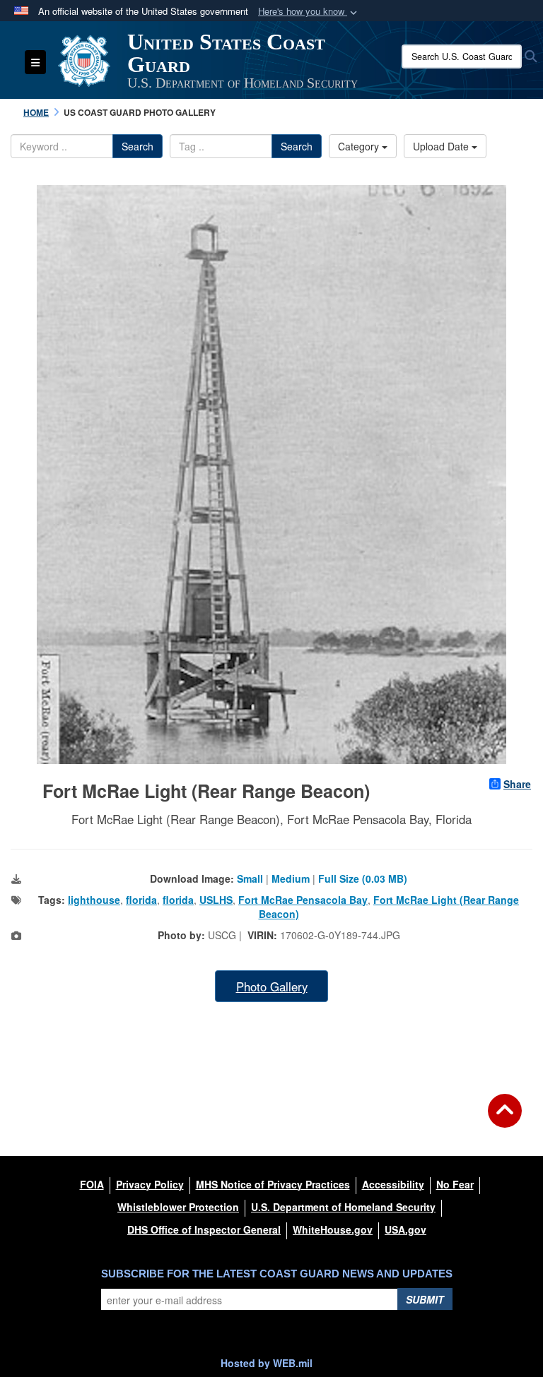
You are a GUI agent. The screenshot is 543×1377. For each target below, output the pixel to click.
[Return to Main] (505, 1119)
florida (141, 900)
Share (517, 783)
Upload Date (442, 146)
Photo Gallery (272, 986)
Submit (425, 1299)
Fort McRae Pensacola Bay (303, 900)
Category (360, 146)
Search (137, 146)
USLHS (216, 900)
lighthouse (94, 900)
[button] (309, 11)
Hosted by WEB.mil (267, 1363)
